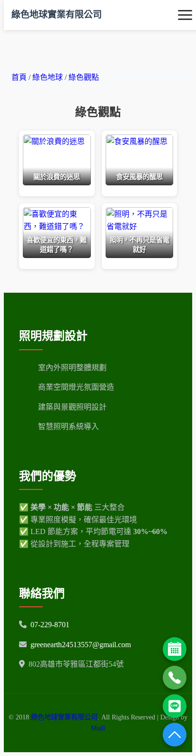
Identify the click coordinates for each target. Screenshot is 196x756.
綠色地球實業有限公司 (56, 14)
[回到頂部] (174, 734)
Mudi (98, 728)
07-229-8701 (49, 625)
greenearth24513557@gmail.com (80, 645)
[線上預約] (174, 649)
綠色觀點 (84, 77)
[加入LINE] (174, 706)
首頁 (19, 77)
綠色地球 (48, 77)
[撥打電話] (174, 677)
